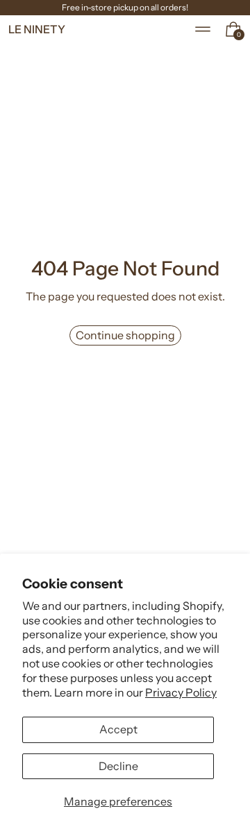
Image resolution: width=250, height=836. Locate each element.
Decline (118, 766)
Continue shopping (125, 335)
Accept (118, 729)
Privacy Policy (181, 692)
